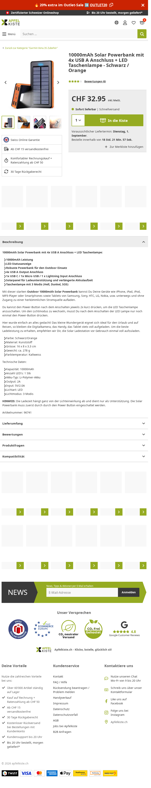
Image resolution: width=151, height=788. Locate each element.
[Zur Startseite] (11, 22)
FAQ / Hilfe (60, 682)
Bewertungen (12, 434)
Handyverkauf (62, 697)
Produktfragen (13, 445)
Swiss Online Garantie (25, 140)
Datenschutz (61, 709)
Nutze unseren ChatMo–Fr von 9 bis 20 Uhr (126, 678)
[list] (32, 82)
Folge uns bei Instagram (119, 713)
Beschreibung (12, 242)
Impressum (60, 703)
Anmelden (129, 592)
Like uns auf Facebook (119, 701)
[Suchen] (141, 33)
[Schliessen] (143, 5)
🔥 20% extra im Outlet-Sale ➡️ (70, 5)
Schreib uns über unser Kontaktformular (126, 690)
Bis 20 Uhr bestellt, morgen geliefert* (25, 745)
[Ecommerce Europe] (43, 629)
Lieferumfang (12, 423)
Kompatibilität (13, 456)
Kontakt (58, 676)
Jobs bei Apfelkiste (65, 726)
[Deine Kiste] (142, 22)
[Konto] (125, 22)
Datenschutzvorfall (65, 715)
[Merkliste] (134, 22)
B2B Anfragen (62, 732)
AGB (56, 720)
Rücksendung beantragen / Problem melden (71, 690)
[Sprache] (117, 23)
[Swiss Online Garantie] (18, 629)
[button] (9, 34)
